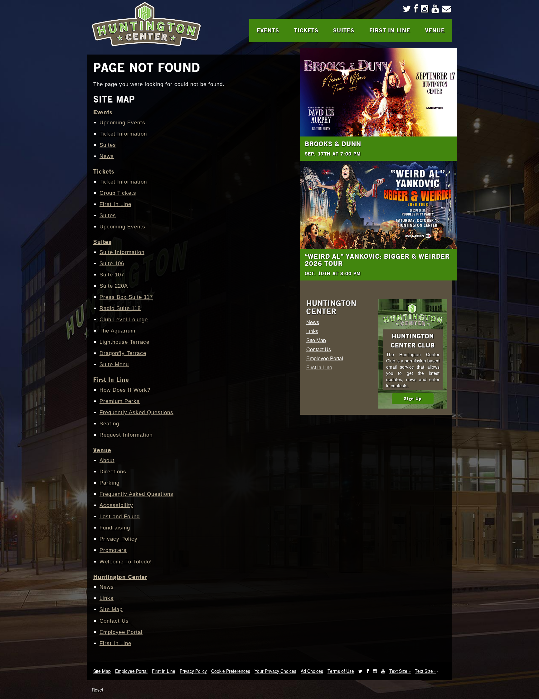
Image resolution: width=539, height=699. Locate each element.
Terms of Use (341, 671)
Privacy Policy (119, 539)
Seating (109, 424)
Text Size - (425, 671)
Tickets (306, 30)
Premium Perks (120, 401)
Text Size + (400, 671)
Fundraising (115, 528)
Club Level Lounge (124, 320)
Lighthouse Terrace (124, 342)
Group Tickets (118, 193)
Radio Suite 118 (120, 308)
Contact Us (114, 621)
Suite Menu (114, 364)
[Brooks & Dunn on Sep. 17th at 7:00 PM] (378, 92)
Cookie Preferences (230, 671)
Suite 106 (112, 263)
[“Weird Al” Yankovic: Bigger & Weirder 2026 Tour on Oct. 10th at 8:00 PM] (378, 205)
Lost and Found (120, 516)
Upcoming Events (122, 123)
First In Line (389, 30)
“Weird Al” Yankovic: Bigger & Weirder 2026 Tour (377, 259)
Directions (113, 472)
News (107, 156)
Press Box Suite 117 (126, 297)
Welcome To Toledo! (126, 562)
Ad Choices (312, 671)
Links (107, 598)
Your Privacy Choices (275, 671)
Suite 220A (114, 286)
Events (268, 30)
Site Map (111, 609)
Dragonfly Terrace (123, 353)
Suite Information (122, 252)
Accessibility (116, 505)
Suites (343, 30)
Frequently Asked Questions (136, 412)
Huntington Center (120, 576)
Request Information (126, 435)
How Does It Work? (125, 390)
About (107, 460)
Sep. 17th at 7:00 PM (333, 153)
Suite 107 (112, 275)
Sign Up (413, 398)
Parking (109, 483)
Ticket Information (123, 134)
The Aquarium (117, 331)
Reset (97, 690)
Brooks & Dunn (333, 143)
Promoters (113, 550)
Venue (435, 30)
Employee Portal (121, 632)
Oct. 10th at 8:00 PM (333, 273)
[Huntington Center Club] (413, 315)
